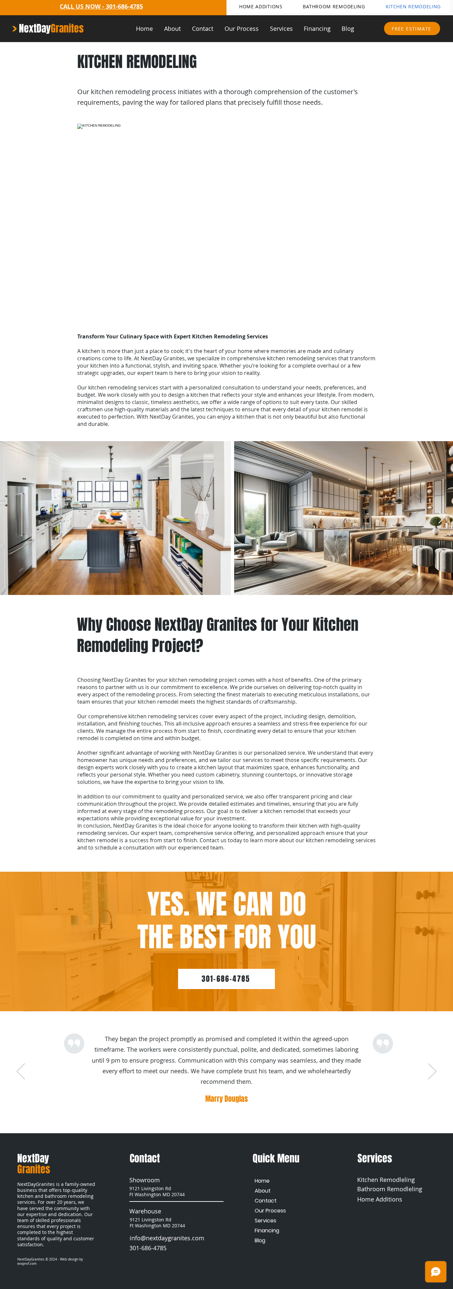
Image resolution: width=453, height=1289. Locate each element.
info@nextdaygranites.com (167, 1238)
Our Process (270, 1210)
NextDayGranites (30, 1259)
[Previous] (21, 1072)
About (263, 1191)
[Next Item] (441, 517)
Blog (260, 1240)
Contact (266, 1200)
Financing (267, 1230)
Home (262, 1181)
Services (265, 1220)
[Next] (432, 1072)
